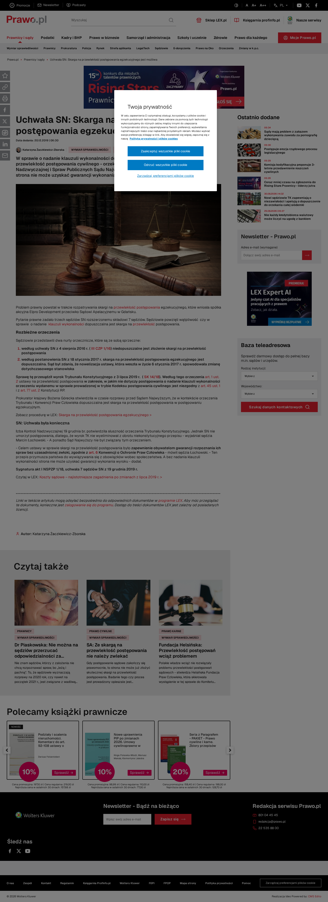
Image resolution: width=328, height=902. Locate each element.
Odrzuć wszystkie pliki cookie (165, 165)
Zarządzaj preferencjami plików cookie (165, 176)
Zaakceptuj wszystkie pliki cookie (165, 151)
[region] (165, 140)
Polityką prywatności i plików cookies (154, 138)
